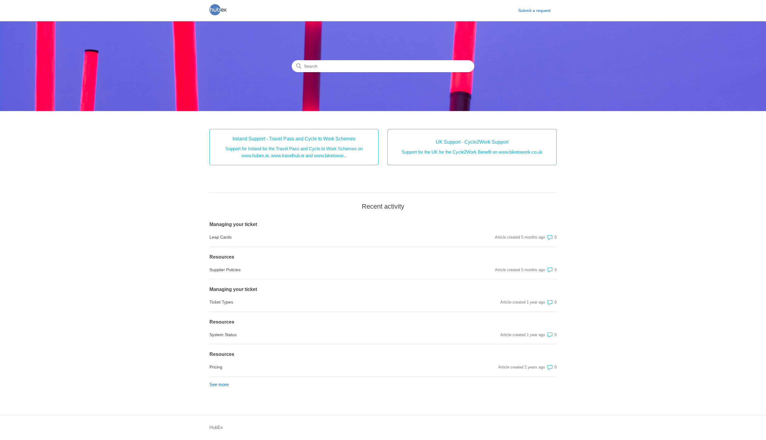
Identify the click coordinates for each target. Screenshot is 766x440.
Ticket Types (221, 302)
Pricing (215, 367)
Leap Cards (220, 237)
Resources (221, 257)
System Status (223, 334)
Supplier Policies (225, 269)
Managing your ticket (233, 224)
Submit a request (534, 10)
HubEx (216, 427)
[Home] (218, 13)
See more (219, 384)
